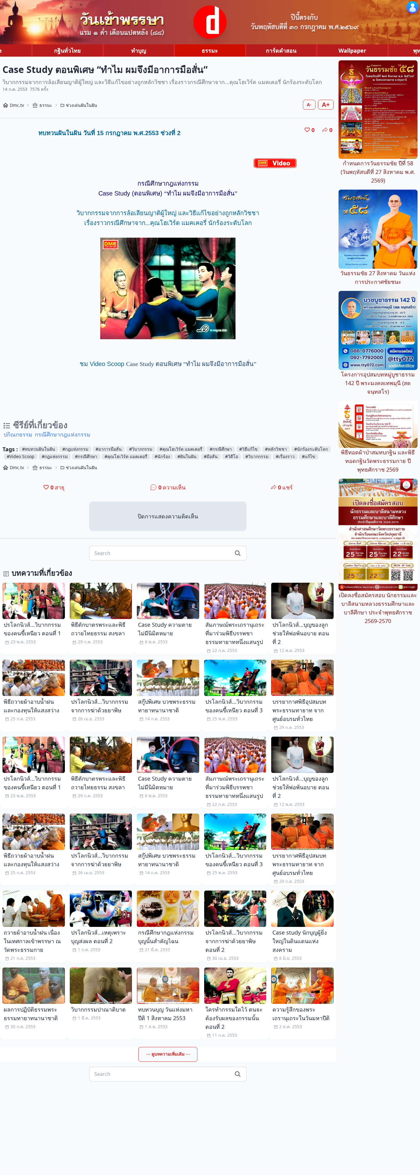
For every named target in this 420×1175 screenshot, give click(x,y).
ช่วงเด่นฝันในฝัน (81, 105)
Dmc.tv (17, 105)
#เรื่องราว (285, 456)
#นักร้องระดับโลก (311, 449)
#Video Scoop (20, 456)
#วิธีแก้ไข (248, 449)
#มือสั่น (211, 456)
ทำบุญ (138, 50)
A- (309, 104)
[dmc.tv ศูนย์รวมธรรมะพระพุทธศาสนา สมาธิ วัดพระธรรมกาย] (210, 22)
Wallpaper (352, 50)
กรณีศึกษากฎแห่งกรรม (62, 434)
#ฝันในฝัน (186, 456)
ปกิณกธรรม (18, 434)
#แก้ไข (308, 456)
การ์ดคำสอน (281, 50)
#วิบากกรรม (140, 449)
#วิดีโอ (231, 456)
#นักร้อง (162, 456)
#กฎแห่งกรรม (75, 449)
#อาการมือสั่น (109, 449)
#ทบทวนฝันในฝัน (38, 449)
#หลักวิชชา (276, 449)
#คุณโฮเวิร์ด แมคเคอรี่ (181, 449)
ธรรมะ (210, 50)
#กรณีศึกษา (221, 449)
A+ (326, 104)
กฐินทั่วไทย (67, 50)
